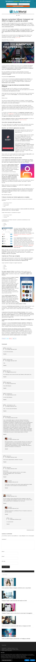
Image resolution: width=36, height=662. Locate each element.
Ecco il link (18, 37)
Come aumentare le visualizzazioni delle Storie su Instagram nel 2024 (16, 625)
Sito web (3, 561)
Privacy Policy (4, 645)
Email (3, 556)
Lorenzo (8, 348)
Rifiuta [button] (27, 660)
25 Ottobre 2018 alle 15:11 (11, 496)
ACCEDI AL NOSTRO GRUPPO (18, 6)
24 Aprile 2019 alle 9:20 (11, 383)
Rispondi (4, 365)
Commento (4, 539)
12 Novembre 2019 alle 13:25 (15, 519)
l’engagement (11, 113)
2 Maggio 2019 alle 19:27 (11, 372)
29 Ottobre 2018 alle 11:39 (13, 508)
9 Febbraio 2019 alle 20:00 (11, 457)
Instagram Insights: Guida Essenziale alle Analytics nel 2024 (14, 600)
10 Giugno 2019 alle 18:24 (11, 349)
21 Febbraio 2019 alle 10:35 (13, 439)
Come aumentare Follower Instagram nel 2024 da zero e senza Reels (16, 587)
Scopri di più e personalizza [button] (6, 660)
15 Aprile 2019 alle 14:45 (11, 394)
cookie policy (3, 656)
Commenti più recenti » (30, 530)
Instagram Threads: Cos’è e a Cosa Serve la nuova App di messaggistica (17, 613)
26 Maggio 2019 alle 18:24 (11, 360)
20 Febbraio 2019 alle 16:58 (11, 417)
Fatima (7, 456)
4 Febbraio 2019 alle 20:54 (11, 468)
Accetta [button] (32, 660)
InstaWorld (18, 12)
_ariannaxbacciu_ (9, 405)
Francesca (8, 359)
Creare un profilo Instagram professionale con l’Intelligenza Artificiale (16, 638)
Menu (19, 15)
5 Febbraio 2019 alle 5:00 (13, 482)
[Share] (13, 338)
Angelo (7, 382)
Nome (3, 551)
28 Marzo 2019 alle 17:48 (11, 406)
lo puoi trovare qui (23, 119)
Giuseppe (8, 393)
